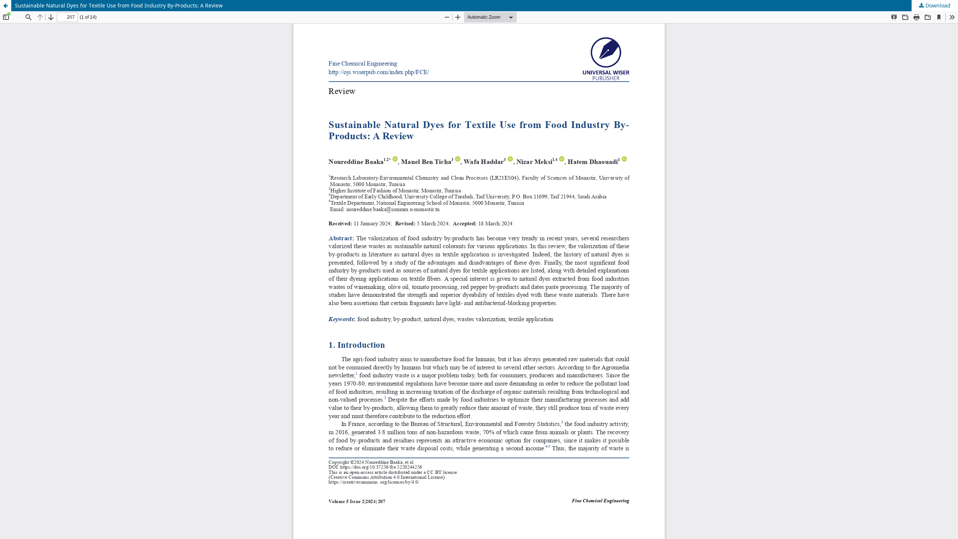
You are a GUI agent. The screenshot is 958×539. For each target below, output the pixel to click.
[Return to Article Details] (5, 5)
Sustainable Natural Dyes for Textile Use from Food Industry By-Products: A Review (119, 5)
